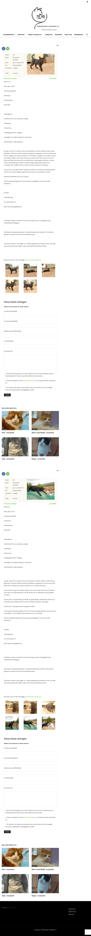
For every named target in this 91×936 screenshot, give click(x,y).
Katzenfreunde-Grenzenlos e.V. (49, 929)
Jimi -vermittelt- (8, 459)
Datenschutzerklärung (29, 380)
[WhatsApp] (7, 48)
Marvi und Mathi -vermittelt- (43, 433)
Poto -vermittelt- (8, 433)
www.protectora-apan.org (33, 260)
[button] (87, 35)
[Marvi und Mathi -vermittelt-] (45, 420)
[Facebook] (87, 2)
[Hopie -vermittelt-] (45, 446)
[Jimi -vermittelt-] (15, 446)
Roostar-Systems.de (11, 907)
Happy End (4, 429)
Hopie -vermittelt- (39, 459)
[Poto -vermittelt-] (15, 420)
